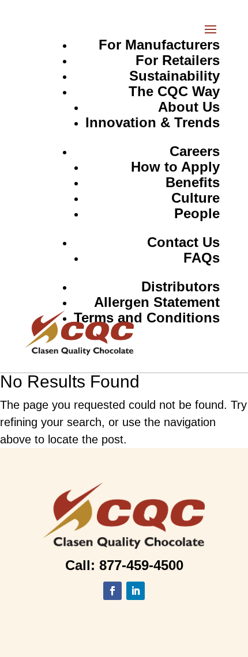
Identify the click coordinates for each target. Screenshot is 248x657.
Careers (195, 151)
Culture (195, 198)
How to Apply (175, 166)
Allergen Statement (157, 302)
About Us (189, 107)
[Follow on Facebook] (112, 591)
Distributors (180, 286)
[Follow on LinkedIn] (135, 591)
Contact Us (183, 242)
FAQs (201, 257)
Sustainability (174, 75)
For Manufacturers (159, 44)
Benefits (193, 182)
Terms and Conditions (147, 317)
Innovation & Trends (152, 122)
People (197, 213)
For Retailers (178, 60)
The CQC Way (174, 91)
